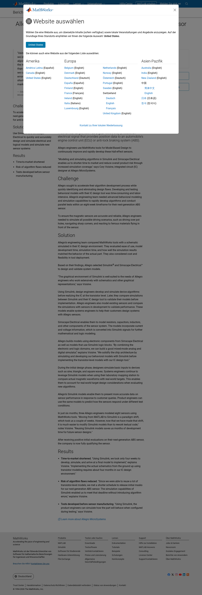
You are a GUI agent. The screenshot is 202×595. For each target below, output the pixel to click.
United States (33, 77)
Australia (146, 67)
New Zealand (148, 77)
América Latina (34, 67)
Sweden (107, 88)
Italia (67, 103)
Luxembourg (71, 108)
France (68, 93)
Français (111, 108)
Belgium (69, 67)
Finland (68, 88)
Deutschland (71, 77)
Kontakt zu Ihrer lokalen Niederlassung (101, 125)
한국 (143, 103)
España (68, 83)
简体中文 (150, 88)
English (110, 103)
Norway (107, 72)
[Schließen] (174, 9)
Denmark (69, 72)
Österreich (108, 77)
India (144, 72)
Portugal (107, 83)
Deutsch (110, 98)
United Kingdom (112, 113)
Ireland (68, 98)
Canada (30, 72)
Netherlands (109, 67)
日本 (143, 98)
